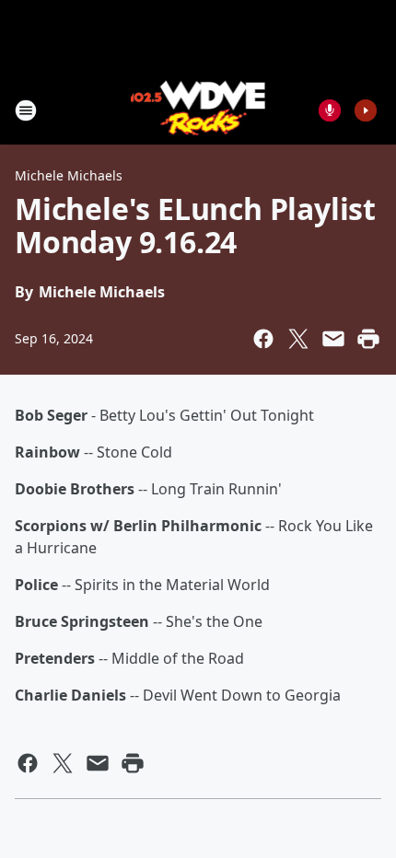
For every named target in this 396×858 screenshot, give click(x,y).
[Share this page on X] (298, 339)
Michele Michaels (68, 175)
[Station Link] (198, 110)
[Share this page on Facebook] (263, 339)
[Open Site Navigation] (26, 110)
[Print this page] (368, 339)
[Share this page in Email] (333, 339)
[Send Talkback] (330, 110)
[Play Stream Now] (366, 110)
